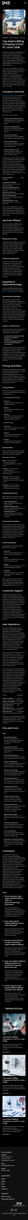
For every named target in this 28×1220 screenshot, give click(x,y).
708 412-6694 (5, 1170)
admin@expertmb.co (7, 1165)
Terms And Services (7, 1199)
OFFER (3, 1186)
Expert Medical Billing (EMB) (9, 95)
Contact (4, 1189)
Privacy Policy (6, 1197)
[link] (6, 1052)
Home (3, 1179)
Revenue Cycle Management (10, 291)
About (3, 1181)
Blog (3, 1184)
